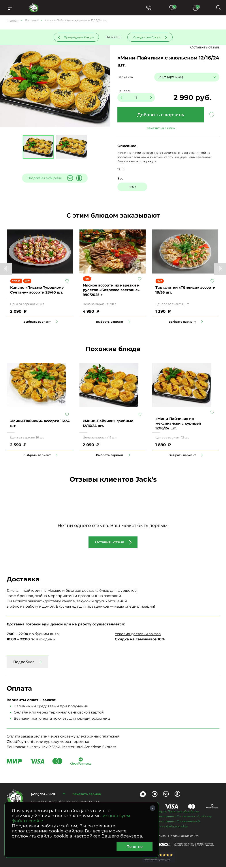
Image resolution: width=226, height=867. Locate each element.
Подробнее (24, 662)
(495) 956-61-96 (43, 794)
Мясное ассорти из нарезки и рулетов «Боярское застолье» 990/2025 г (111, 290)
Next (220, 269)
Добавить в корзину (160, 114)
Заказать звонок (86, 794)
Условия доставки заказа (138, 634)
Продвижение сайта (183, 835)
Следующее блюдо (147, 37)
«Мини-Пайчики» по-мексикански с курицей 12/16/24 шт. (178, 423)
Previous (6, 269)
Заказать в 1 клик (160, 128)
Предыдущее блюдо (79, 37)
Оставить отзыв (204, 47)
